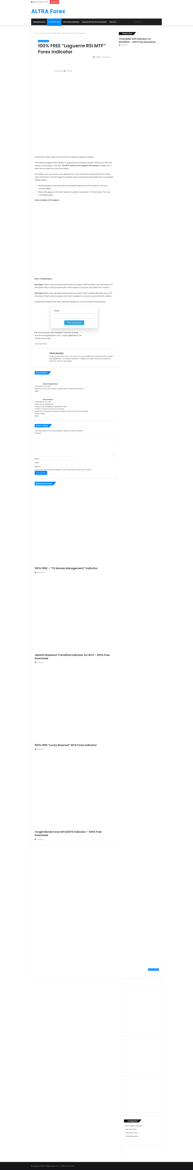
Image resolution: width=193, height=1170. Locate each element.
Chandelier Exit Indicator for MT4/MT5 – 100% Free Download (137, 40)
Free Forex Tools (54, 22)
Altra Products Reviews (71, 22)
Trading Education (39, 22)
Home (37, 33)
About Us (113, 22)
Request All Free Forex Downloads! (94, 22)
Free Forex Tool (130, 1129)
